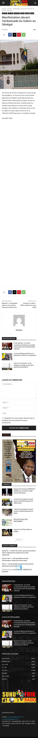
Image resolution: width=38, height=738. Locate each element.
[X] (14, 35)
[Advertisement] (19, 202)
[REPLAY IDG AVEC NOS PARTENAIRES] (7, 522)
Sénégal (27, 13)
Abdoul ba (5, 551)
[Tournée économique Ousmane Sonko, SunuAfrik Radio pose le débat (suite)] (7, 502)
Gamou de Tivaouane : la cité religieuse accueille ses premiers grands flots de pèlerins (24, 365)
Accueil (4, 9)
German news (6, 558)
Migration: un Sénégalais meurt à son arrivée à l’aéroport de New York (9, 305)
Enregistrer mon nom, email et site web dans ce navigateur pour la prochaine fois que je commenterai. (18, 420)
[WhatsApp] (23, 35)
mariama (19, 330)
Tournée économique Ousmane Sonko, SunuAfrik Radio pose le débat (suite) (23, 501)
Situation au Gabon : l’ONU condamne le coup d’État (28, 305)
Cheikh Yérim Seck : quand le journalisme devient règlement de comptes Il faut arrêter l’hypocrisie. (18, 553)
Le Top (32, 13)
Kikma (4, 564)
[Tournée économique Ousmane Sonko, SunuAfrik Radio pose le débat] (7, 512)
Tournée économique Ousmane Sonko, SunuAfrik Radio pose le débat (23, 511)
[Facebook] (10, 35)
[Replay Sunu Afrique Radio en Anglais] (7, 532)
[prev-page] (3, 373)
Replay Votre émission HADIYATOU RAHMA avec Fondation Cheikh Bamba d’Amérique (24, 491)
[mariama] (19, 320)
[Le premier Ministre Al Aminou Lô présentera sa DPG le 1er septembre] (7, 356)
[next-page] (6, 373)
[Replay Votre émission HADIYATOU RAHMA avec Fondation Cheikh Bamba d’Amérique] (7, 492)
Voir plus (18, 539)
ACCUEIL (9, 9)
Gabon (22, 13)
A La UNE (10, 13)
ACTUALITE (16, 13)
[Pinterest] (19, 35)
